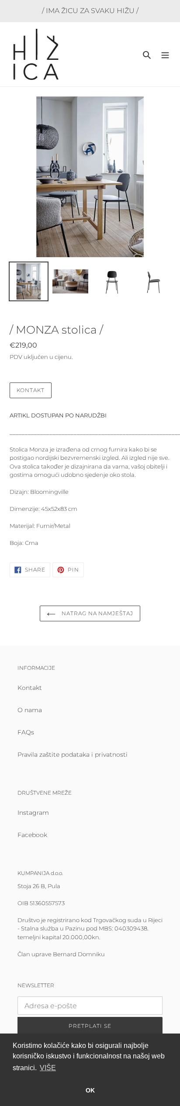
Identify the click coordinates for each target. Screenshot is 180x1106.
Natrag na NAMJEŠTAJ (96, 613)
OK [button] (90, 1090)
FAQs (25, 732)
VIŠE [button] (48, 1068)
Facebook (32, 835)
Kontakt (31, 390)
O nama (29, 710)
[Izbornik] (165, 54)
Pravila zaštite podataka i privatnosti (72, 754)
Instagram (33, 813)
